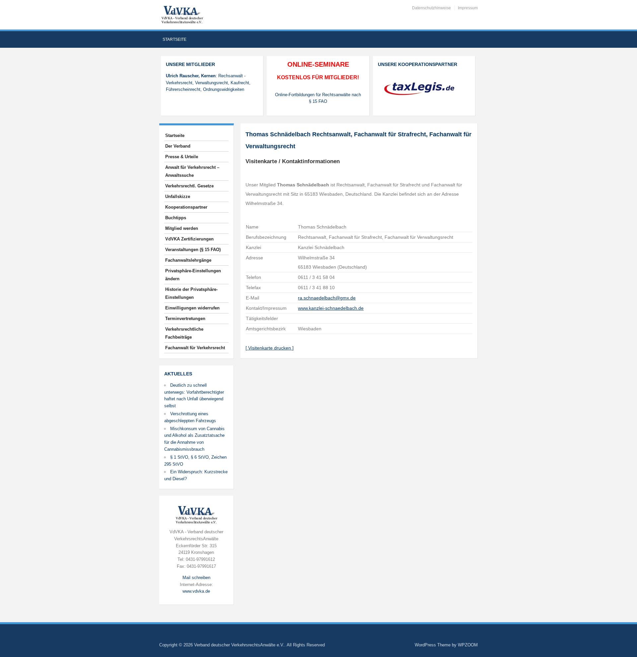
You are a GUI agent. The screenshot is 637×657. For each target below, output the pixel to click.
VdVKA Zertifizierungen (189, 238)
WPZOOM (468, 644)
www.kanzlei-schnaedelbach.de (331, 308)
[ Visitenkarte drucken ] (270, 348)
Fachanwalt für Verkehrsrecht (195, 347)
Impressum (468, 8)
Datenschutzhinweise (431, 8)
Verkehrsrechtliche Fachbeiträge (184, 333)
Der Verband (177, 146)
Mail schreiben (196, 577)
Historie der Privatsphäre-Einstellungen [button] (191, 293)
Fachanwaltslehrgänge (188, 260)
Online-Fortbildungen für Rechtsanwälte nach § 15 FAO (318, 98)
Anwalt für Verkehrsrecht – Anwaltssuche (192, 171)
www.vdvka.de (196, 591)
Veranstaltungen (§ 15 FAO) (193, 249)
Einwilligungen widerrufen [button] (192, 307)
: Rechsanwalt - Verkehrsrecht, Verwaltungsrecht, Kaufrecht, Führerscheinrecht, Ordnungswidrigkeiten (208, 82)
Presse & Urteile (181, 156)
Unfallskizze (177, 196)
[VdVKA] (182, 14)
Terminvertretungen (185, 318)
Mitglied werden (181, 228)
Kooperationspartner (186, 207)
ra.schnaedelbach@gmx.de (327, 297)
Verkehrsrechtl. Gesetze (189, 185)
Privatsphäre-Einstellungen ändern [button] (193, 274)
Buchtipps (175, 217)
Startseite (174, 39)
